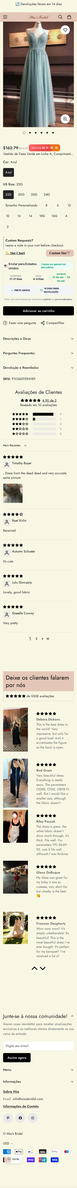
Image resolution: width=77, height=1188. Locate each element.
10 (7, 216)
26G (34, 194)
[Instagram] (33, 1118)
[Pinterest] (8, 1118)
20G (21, 194)
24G (47, 194)
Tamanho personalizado (21, 205)
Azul (8, 172)
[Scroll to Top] (70, 1166)
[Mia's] (38, 17)
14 (30, 216)
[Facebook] (20, 1118)
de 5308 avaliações (40, 696)
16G (54, 216)
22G (8, 194)
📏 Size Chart (15, 253)
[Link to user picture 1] (13, 493)
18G (42, 216)
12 (69, 205)
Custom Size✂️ (60, 253)
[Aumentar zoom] (65, 119)
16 (19, 216)
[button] (69, 17)
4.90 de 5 (49, 400)
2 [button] (36, 638)
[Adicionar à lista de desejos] (65, 30)
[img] (13, 457)
